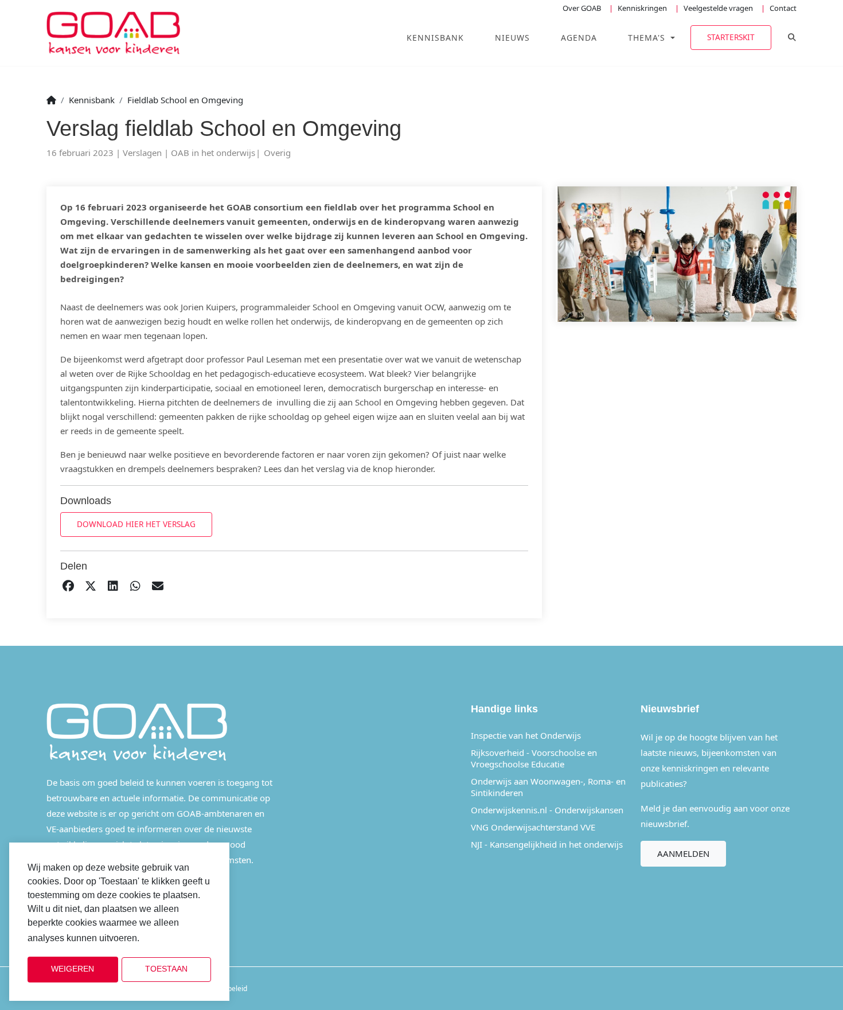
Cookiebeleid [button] (170, 938)
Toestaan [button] (166, 969)
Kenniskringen (642, 8)
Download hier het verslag (136, 523)
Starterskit (731, 37)
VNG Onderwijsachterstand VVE (533, 827)
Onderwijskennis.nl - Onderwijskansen (547, 810)
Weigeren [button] (72, 969)
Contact (783, 8)
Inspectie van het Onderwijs (526, 735)
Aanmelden (683, 853)
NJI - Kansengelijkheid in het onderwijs (547, 844)
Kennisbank (435, 37)
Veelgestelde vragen (718, 8)
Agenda (579, 37)
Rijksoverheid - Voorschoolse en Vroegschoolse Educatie (534, 758)
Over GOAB (582, 8)
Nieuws (512, 37)
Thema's (648, 37)
